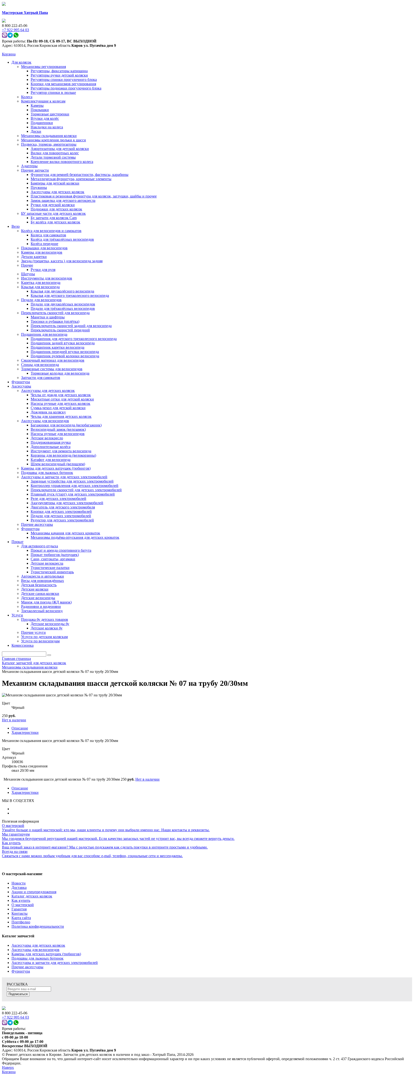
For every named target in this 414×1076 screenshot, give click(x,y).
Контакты (20, 913)
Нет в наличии (14, 720)
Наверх (8, 1067)
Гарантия (19, 909)
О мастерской (23, 905)
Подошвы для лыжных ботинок (37, 958)
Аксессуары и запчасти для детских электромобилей (55, 963)
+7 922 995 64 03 (15, 1017)
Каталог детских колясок (32, 896)
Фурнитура (21, 971)
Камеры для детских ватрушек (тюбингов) (46, 954)
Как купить (21, 900)
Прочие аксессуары (27, 967)
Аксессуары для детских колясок (38, 945)
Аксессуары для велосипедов (35, 950)
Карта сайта (21, 918)
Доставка (19, 887)
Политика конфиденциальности (38, 926)
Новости (19, 883)
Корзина (9, 54)
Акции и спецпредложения (34, 892)
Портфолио (21, 922)
